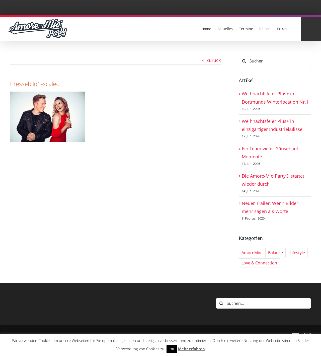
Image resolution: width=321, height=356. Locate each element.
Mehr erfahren (191, 348)
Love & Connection (259, 263)
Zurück (213, 60)
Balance (275, 252)
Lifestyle (297, 252)
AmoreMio (251, 252)
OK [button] (172, 349)
